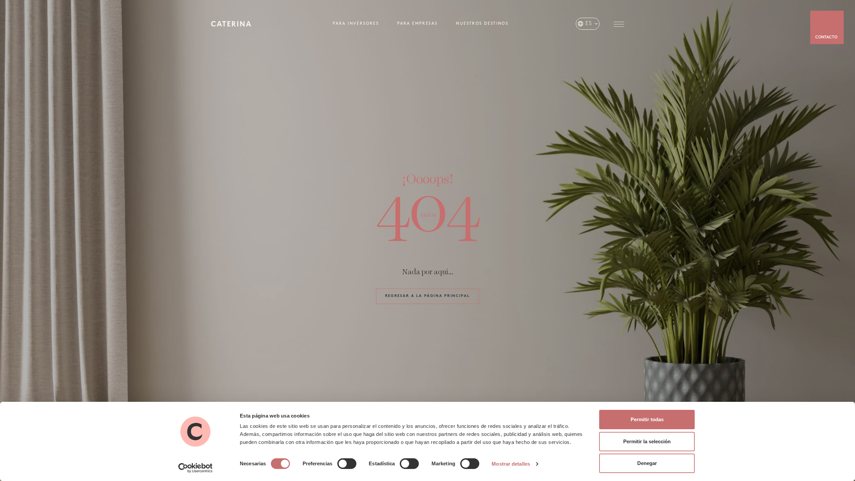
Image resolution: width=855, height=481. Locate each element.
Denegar (647, 463)
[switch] (346, 463)
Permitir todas (647, 419)
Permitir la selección (647, 441)
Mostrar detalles (511, 464)
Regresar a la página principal (427, 296)
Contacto (826, 37)
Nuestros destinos (482, 24)
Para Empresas (417, 24)
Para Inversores (356, 24)
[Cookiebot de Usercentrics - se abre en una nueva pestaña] (195, 468)
